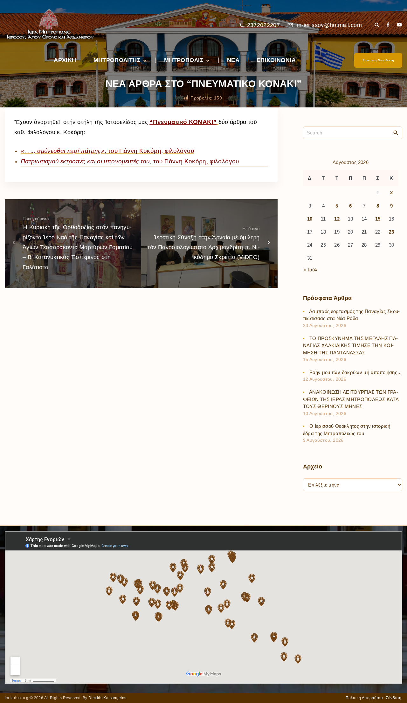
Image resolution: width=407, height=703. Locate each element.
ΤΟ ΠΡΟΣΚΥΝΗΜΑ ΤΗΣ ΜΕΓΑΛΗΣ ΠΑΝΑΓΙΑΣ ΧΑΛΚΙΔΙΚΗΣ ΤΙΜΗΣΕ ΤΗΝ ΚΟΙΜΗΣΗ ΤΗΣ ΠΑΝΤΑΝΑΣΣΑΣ (350, 345)
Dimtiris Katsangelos (107, 698)
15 (378, 219)
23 (391, 232)
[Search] (396, 132)
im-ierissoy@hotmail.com (328, 25)
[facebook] (388, 25)
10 (310, 219)
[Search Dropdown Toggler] (377, 26)
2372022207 (263, 25)
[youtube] (399, 25)
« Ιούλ (310, 269)
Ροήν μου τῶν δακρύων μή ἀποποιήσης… (355, 372)
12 (337, 219)
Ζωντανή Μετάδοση (378, 60)
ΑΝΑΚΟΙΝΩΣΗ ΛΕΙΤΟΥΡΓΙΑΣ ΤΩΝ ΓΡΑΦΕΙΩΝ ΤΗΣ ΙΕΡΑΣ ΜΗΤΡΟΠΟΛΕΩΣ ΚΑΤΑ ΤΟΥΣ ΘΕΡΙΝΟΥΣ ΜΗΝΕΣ (351, 399)
